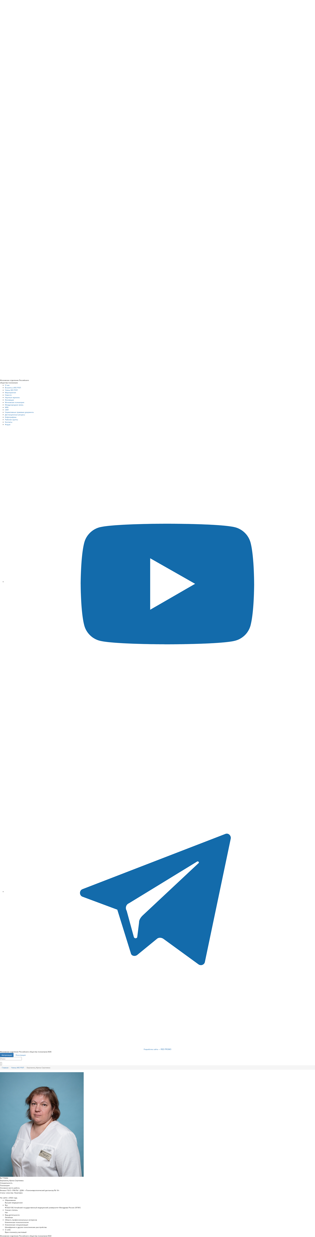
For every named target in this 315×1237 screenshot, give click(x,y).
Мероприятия (10, 392)
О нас (7, 385)
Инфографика (10, 417)
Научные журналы (12, 397)
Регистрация (21, 1055)
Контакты (8, 422)
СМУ (7, 409)
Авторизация (7, 1055)
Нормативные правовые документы (19, 412)
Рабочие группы (11, 419)
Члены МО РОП (11, 390)
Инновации (9, 400)
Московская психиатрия (14, 402)
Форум (7, 424)
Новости (8, 395)
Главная (5, 1067)
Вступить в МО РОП (13, 387)
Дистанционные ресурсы (15, 414)
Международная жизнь (14, 405)
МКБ (6, 407)
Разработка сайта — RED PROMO (157, 1049)
